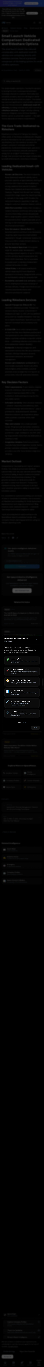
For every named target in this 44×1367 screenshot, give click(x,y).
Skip (37, 640)
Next (35, 728)
